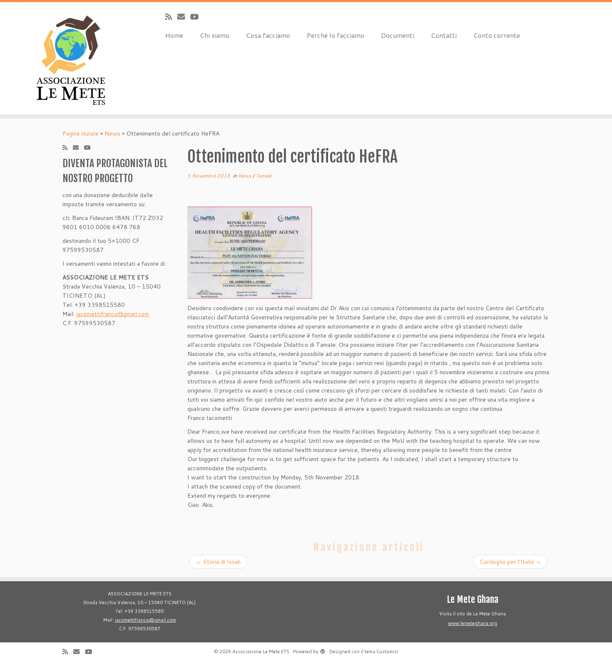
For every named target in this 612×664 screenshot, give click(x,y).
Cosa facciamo (268, 35)
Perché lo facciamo (335, 35)
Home (174, 35)
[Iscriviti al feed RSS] (171, 16)
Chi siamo (214, 35)
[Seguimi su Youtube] (197, 16)
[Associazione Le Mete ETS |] (70, 58)
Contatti (444, 35)
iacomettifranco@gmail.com (112, 314)
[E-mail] (183, 16)
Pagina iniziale (80, 133)
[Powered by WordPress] (323, 650)
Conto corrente (496, 35)
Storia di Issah (218, 562)
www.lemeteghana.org (472, 623)
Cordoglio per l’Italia (510, 562)
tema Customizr (381, 651)
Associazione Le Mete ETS (260, 651)
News (112, 133)
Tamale (263, 175)
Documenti (397, 35)
